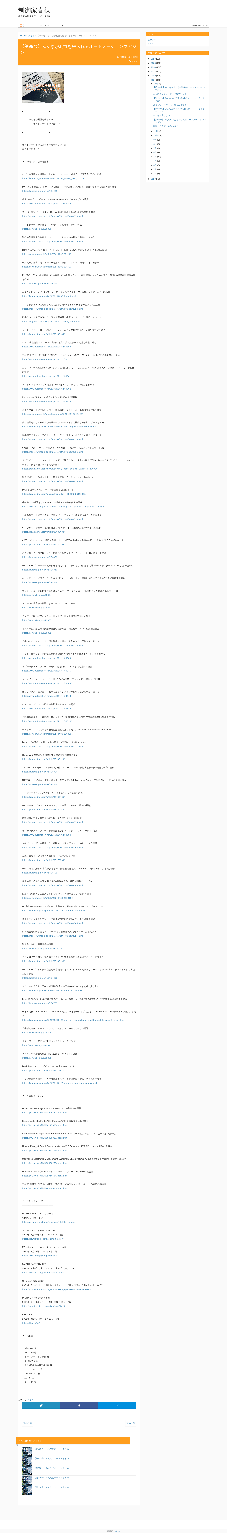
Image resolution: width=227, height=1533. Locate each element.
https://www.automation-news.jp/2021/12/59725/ (46, 401)
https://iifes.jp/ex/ (31, 1322)
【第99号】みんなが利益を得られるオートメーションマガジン (179, 120)
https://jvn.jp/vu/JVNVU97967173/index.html (45, 1150)
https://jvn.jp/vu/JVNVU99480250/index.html (45, 1163)
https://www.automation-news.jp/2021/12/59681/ (46, 376)
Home (23, 35)
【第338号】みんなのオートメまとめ (51, 1487)
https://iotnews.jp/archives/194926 (39, 190)
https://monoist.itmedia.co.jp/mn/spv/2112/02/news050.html (52, 439)
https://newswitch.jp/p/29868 (36, 228)
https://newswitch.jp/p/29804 (36, 594)
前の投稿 (131, 1423)
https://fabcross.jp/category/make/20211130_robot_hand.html (53, 910)
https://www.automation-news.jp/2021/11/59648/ (46, 683)
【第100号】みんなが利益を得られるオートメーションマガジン (179, 110)
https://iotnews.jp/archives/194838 (39, 582)
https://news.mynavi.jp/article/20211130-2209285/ (47, 733)
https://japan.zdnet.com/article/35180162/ (43, 809)
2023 (153, 71)
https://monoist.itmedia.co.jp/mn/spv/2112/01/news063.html (52, 847)
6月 (155, 152)
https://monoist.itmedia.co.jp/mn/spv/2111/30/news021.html (52, 935)
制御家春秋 (34, 9)
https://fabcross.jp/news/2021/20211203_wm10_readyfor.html (53, 178)
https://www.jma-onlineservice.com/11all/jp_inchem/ (49, 1221)
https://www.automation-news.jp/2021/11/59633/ (46, 708)
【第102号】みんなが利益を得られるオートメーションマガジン (179, 88)
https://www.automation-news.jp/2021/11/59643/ (46, 695)
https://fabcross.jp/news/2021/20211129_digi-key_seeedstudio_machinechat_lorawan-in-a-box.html (73, 1019)
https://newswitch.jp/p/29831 (36, 607)
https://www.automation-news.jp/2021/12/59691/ (46, 359)
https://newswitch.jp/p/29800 (36, 1057)
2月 (155, 169)
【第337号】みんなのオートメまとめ (51, 1458)
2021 (153, 79)
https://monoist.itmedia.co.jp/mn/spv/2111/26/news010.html (52, 645)
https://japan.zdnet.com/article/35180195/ (43, 544)
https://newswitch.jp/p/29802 (36, 632)
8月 (155, 143)
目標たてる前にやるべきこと (166, 126)
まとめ (31, 35)
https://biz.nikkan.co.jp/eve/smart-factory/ (43, 1238)
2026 (153, 58)
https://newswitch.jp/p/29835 (36, 620)
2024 (153, 67)
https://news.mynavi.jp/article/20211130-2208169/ (47, 897)
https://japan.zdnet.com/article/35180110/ (43, 759)
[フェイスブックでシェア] (79, 1405)
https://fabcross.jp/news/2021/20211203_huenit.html (49, 296)
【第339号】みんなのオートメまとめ (51, 1448)
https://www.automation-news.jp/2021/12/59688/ (46, 346)
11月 (155, 131)
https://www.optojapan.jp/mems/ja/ (39, 1255)
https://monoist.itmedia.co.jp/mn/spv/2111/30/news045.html (52, 923)
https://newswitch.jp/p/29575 (36, 1045)
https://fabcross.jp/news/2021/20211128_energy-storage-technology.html (59, 1083)
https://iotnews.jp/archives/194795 (39, 872)
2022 (153, 75)
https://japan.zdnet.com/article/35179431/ (43, 1070)
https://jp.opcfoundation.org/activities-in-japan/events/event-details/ (56, 1289)
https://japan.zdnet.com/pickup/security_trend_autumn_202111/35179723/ (60, 468)
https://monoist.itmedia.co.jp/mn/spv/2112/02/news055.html (52, 451)
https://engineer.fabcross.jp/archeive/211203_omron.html (51, 321)
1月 (155, 173)
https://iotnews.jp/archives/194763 (39, 1003)
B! (117, 1405)
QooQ (117, 1530)
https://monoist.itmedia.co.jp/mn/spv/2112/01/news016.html (52, 519)
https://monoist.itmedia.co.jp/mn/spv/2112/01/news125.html (52, 481)
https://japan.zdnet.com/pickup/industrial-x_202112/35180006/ (54, 493)
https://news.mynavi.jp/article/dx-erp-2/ (42, 948)
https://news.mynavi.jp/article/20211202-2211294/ (47, 266)
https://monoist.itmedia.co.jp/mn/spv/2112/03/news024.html (52, 308)
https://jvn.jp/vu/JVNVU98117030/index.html (45, 1125)
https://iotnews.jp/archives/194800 (39, 977)
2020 (153, 178)
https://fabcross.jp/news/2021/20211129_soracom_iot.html (52, 990)
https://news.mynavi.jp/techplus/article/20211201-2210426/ (52, 413)
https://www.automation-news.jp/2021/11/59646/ (46, 670)
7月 (155, 148)
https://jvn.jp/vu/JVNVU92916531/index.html (45, 1175)
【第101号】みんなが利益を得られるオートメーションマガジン (179, 99)
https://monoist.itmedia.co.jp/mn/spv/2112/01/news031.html (52, 746)
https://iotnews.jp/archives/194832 (39, 784)
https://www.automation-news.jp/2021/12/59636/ (46, 834)
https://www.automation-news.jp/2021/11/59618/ (46, 721)
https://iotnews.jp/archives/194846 (39, 569)
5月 (155, 156)
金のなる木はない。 (162, 115)
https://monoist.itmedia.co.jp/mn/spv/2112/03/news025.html (52, 241)
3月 (155, 165)
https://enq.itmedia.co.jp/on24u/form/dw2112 (45, 1306)
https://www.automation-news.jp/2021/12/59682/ (46, 388)
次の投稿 (27, 1423)
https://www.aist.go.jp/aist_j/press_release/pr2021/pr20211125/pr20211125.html (63, 506)
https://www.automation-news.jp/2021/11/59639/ (46, 658)
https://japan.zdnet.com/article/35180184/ (43, 531)
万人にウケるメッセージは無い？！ (170, 93)
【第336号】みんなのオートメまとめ (51, 1477)
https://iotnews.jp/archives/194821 (39, 771)
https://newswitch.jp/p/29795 (36, 1032)
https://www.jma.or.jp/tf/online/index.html (43, 1272)
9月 (155, 139)
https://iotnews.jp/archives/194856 (39, 557)
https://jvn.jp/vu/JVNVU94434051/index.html (45, 1188)
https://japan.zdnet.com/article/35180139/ (43, 333)
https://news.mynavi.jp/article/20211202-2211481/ (47, 254)
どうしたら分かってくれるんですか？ (171, 104)
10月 (155, 135)
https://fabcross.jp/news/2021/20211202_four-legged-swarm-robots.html (59, 426)
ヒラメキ (152, 39)
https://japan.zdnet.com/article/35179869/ (43, 860)
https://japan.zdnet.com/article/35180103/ (43, 961)
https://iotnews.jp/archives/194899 (39, 283)
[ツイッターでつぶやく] (41, 1405)
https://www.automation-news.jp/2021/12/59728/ (46, 203)
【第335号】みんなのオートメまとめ (51, 1467)
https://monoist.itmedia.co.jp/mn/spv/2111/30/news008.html (52, 885)
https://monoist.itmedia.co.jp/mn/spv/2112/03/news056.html (52, 216)
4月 (155, 160)
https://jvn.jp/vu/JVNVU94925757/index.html (45, 1112)
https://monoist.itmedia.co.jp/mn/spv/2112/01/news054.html (52, 822)
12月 (155, 83)
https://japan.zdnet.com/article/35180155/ (43, 796)
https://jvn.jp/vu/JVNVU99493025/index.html (45, 1137)
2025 (153, 62)
